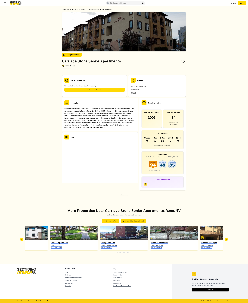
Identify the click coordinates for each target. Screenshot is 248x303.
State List (65, 9)
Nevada (75, 9)
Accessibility (117, 283)
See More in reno (111, 221)
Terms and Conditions (120, 272)
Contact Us (69, 283)
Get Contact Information (95, 90)
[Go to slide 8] (127, 252)
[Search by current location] (143, 3)
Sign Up (242, 3)
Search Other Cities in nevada (134, 221)
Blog (66, 272)
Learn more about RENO (154, 170)
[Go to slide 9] (128, 252)
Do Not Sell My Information (122, 286)
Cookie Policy (117, 277)
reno (83, 9)
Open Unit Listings (71, 280)
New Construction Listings (73, 277)
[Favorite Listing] (183, 61)
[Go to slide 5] (123, 252)
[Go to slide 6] (124, 252)
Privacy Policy (118, 275)
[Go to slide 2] (119, 252)
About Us (68, 286)
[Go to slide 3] (120, 252)
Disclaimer (116, 280)
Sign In (233, 3)
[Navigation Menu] (5, 3)
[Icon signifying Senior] (145, 184)
